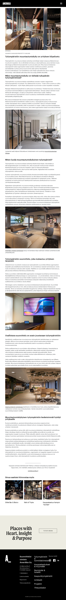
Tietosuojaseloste (25, 583)
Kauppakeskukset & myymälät (40, 565)
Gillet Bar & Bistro (11, 502)
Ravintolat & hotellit (39, 571)
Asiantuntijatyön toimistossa (14, 407)
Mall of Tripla (29, 502)
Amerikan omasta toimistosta (14, 250)
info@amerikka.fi (33, 471)
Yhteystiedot (40, 588)
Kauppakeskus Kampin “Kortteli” (51, 503)
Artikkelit (38, 580)
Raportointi (23, 579)
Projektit (38, 584)
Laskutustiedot (24, 576)
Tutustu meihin (48, 530)
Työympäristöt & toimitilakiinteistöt (40, 559)
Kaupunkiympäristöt (40, 576)
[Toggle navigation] (61, 3)
